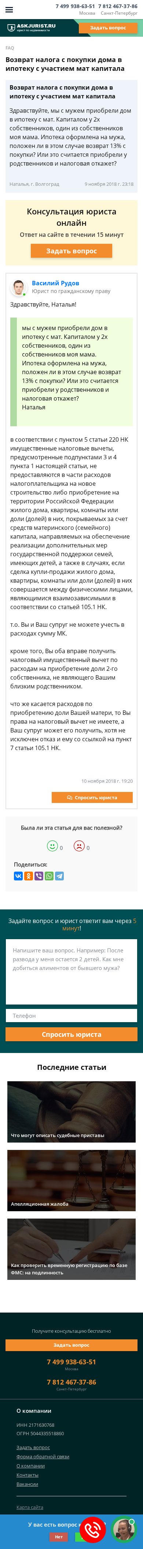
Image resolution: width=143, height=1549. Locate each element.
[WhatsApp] (49, 876)
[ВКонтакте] (18, 876)
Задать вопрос (108, 27)
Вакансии (27, 1484)
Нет (59, 1536)
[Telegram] (59, 876)
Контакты (27, 1475)
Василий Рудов (55, 283)
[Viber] (38, 876)
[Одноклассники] (28, 876)
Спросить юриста (96, 797)
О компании (30, 1465)
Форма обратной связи (42, 1456)
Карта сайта (29, 1507)
